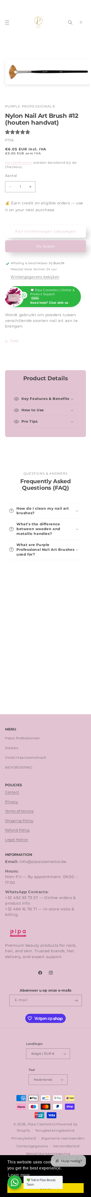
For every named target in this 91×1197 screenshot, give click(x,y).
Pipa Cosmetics (42, 1124)
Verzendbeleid (66, 1146)
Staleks (11, 748)
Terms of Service (19, 811)
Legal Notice (16, 839)
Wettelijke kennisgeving (48, 1154)
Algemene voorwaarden (63, 1138)
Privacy (11, 802)
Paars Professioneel (22, 738)
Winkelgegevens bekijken (35, 277)
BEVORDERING (19, 767)
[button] (7, 22)
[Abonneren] (76, 1000)
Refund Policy (17, 830)
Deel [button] (14, 341)
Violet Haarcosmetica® (26, 757)
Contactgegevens (32, 1146)
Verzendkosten (18, 163)
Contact (12, 792)
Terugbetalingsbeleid (54, 1130)
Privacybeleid (23, 1138)
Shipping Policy (19, 821)
